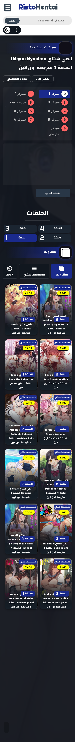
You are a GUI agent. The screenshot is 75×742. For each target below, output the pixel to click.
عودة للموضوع (17, 79)
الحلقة (51, 228)
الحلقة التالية (52, 193)
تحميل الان (42, 79)
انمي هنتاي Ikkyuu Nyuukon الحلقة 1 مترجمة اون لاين (41, 63)
